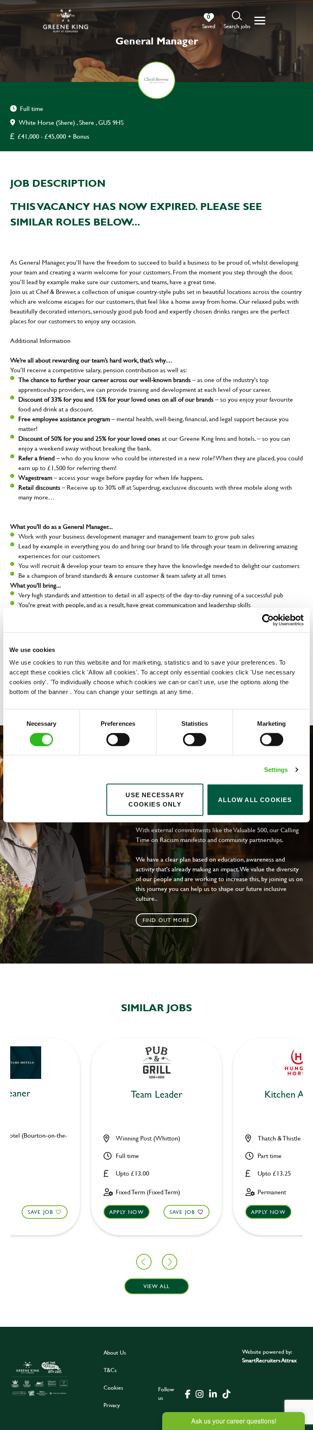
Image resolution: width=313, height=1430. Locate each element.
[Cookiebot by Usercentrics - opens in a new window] (268, 620)
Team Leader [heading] (157, 1094)
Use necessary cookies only (155, 799)
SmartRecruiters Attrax (269, 1360)
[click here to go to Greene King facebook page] (188, 1393)
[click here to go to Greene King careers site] (39, 1378)
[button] (237, 20)
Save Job (40, 1212)
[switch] (118, 739)
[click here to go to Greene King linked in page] (212, 1393)
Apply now (126, 1212)
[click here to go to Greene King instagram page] (199, 1393)
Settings (276, 769)
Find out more (166, 920)
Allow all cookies (255, 799)
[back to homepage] (65, 20)
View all (156, 1286)
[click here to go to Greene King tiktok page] (226, 1393)
